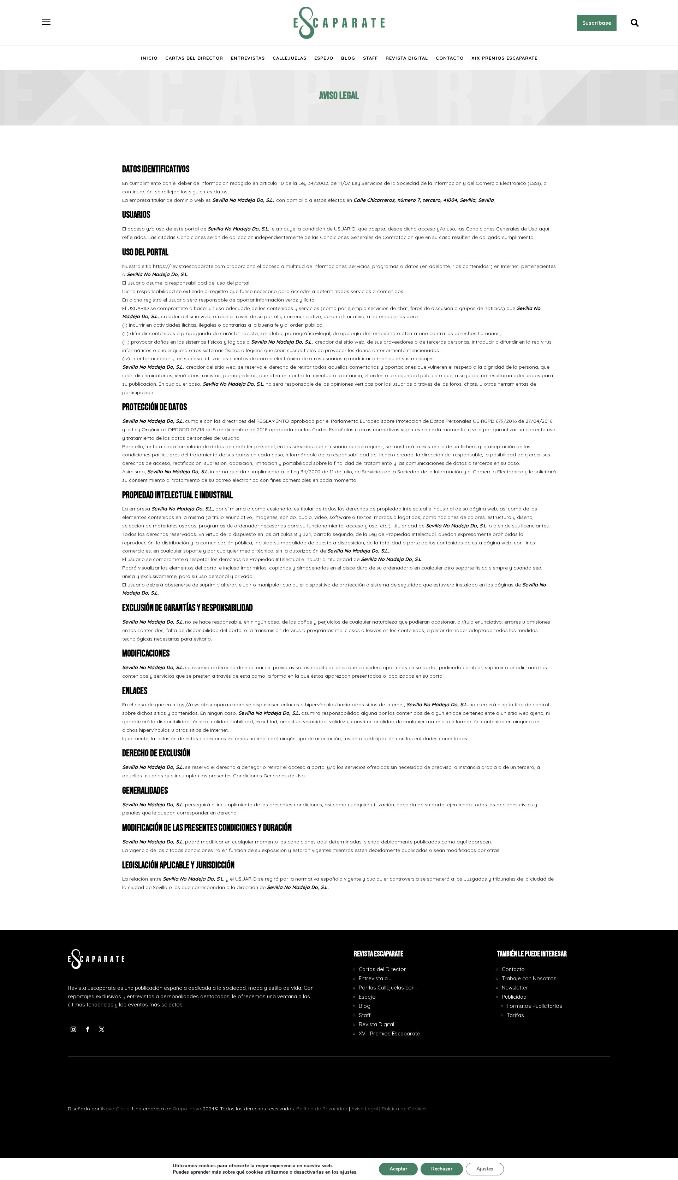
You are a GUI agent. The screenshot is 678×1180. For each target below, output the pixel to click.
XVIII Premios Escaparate (389, 1033)
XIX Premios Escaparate (504, 58)
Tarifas (515, 1015)
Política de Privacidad (321, 1108)
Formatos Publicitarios (534, 1006)
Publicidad (514, 996)
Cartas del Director (194, 58)
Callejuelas (290, 58)
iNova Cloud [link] (115, 1108)
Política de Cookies (404, 1108)
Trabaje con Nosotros (529, 978)
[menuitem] (46, 22)
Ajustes (484, 1169)
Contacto (450, 58)
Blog (348, 58)
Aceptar (398, 1169)
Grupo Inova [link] (188, 1108)
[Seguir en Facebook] (87, 1029)
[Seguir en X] (101, 1029)
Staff (370, 58)
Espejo (323, 58)
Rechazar (441, 1169)
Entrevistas (248, 58)
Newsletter (515, 987)
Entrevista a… (375, 978)
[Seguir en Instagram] (73, 1029)
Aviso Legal (364, 1108)
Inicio (149, 58)
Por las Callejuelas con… (388, 987)
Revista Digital (407, 58)
